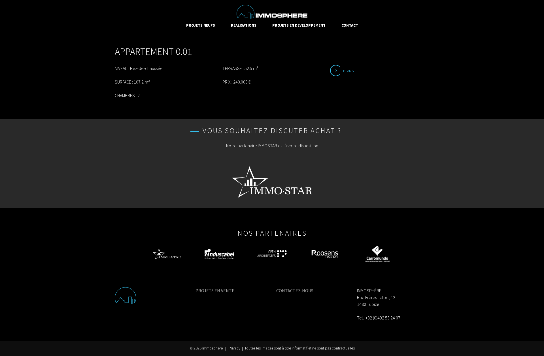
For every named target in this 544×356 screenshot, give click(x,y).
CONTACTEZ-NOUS (294, 290)
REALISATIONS (243, 25)
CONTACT (349, 25)
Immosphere (212, 348)
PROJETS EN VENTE (215, 290)
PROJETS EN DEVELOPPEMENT (299, 25)
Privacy (234, 348)
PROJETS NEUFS (200, 25)
